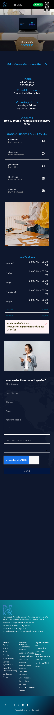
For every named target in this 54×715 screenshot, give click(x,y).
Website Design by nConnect (27, 710)
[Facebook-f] (9, 704)
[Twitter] (18, 704)
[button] (46, 324)
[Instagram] (14, 704)
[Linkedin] (27, 704)
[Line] (22, 704)
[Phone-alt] (5, 704)
